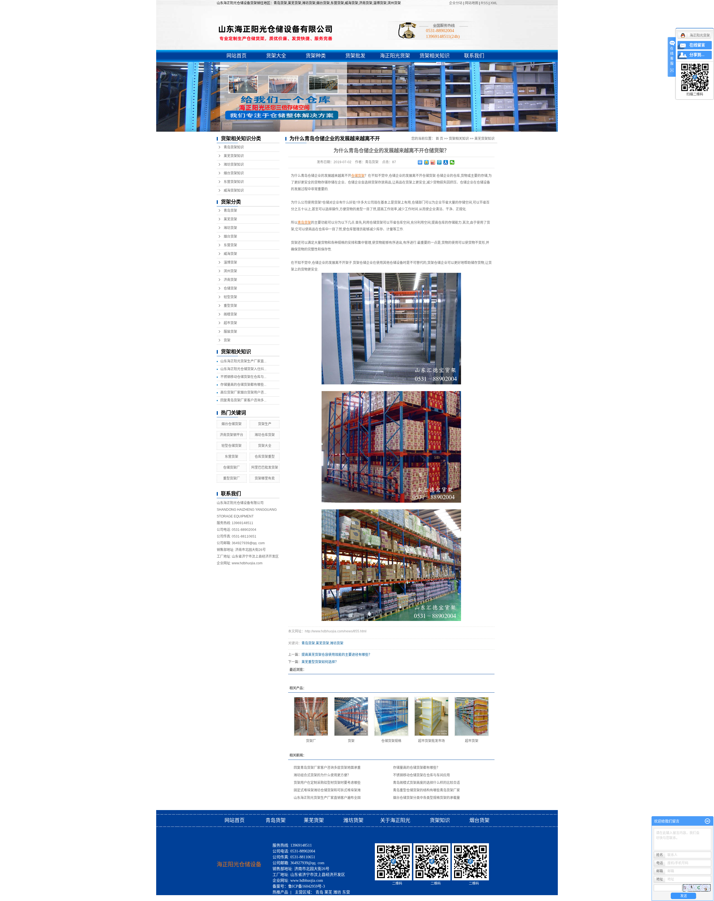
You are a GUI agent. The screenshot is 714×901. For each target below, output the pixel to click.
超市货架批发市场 (431, 741)
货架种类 (316, 56)
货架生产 (264, 424)
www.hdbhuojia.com (247, 563)
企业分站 (455, 3)
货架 (227, 340)
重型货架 (230, 306)
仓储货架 (230, 288)
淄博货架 (230, 262)
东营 (346, 892)
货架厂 (311, 741)
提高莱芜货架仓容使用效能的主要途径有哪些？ (336, 655)
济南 (303, 898)
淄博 (285, 898)
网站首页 (236, 56)
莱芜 (328, 892)
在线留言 (697, 45)
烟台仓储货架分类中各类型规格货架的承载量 (426, 798)
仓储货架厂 (231, 467)
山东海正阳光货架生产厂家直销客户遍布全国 (327, 798)
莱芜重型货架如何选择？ (319, 662)
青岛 (319, 892)
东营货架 (230, 245)
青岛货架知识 (234, 147)
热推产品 (280, 892)
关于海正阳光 (395, 820)
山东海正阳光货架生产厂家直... (243, 361)
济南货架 (230, 280)
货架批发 (355, 56)
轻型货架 (230, 297)
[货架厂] (311, 716)
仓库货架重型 (265, 457)
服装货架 (230, 332)
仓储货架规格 (391, 741)
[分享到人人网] (445, 162)
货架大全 (276, 56)
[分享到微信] (452, 162)
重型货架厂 (231, 478)
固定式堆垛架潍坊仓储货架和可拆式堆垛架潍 (327, 790)
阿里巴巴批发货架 (264, 467)
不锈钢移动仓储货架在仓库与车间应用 (421, 775)
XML (493, 3)
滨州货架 (230, 271)
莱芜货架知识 (234, 156)
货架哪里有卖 (265, 478)
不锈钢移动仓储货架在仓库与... (243, 377)
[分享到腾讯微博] (439, 162)
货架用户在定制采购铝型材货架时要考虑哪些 (327, 783)
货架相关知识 (434, 56)
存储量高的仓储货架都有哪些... (243, 385)
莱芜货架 (230, 219)
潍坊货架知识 (234, 165)
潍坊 (337, 892)
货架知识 (440, 820)
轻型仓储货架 (231, 446)
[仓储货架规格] (391, 716)
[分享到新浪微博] (433, 162)
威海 (276, 898)
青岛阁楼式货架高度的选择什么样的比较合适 (426, 783)
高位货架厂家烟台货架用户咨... (243, 392)
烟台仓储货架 (231, 424)
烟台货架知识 (234, 173)
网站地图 (472, 3)
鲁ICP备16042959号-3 (306, 886)
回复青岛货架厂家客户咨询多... (243, 400)
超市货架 (230, 323)
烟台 (312, 898)
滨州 (294, 898)
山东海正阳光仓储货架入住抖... (243, 369)
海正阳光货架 (395, 56)
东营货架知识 (234, 182)
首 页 (439, 139)
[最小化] (707, 821)
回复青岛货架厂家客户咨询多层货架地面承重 (327, 768)
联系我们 (474, 56)
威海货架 (230, 254)
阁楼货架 (230, 314)
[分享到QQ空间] (426, 162)
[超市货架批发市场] (431, 716)
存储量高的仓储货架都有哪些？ (416, 768)
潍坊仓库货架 (265, 435)
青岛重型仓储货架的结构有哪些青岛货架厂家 (426, 790)
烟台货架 (230, 236)
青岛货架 (230, 211)
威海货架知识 (234, 190)
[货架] (351, 716)
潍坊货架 (230, 228)
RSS (484, 3)
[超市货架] (471, 716)
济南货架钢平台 (231, 435)
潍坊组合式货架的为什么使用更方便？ (322, 775)
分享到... (697, 55)
